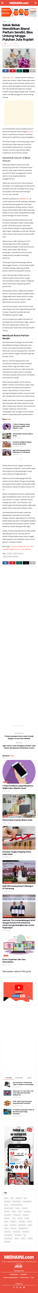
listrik (6, 1221)
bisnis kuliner (8, 1208)
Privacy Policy (24, 1277)
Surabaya (18, 1235)
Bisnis (9, 21)
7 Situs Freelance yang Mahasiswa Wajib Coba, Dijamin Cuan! (21, 426)
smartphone (8, 1235)
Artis (25, 1198)
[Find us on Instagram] (17, 1287)
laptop (27, 1218)
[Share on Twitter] (26, 70)
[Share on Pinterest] (12, 70)
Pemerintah (22, 1225)
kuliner (20, 1218)
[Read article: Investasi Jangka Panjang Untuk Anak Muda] (6, 444)
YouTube (7, 1242)
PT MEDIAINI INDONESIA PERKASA (15, 1262)
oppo (6, 1225)
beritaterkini (27, 1201)
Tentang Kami (14, 1274)
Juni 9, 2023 (6, 930)
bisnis (6, 1205)
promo (6, 1228)
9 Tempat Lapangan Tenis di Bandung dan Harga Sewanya (23, 1111)
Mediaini (13, 1221)
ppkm (30, 1225)
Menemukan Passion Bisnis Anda (17, 820)
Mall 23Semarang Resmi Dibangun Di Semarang (21, 451)
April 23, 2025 (7, 964)
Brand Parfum (18, 553)
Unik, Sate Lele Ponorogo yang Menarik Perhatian (22, 1102)
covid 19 (24, 1208)
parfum (30, 131)
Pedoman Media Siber (11, 1277)
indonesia (7, 1215)
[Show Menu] (2, 3)
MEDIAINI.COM (7, 78)
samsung (7, 1232)
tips (25, 1235)
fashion (6, 1211)
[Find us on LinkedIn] (20, 1287)
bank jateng (17, 1201)
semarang (16, 1232)
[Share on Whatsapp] (19, 70)
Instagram (17, 1215)
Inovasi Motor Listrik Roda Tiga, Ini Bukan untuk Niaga (23, 1083)
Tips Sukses (8, 1238)
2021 (11, 1198)
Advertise (24, 1274)
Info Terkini (8, 882)
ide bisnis (27, 1211)
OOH (32, 1277)
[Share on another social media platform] (33, 70)
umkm (17, 1238)
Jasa (13, 1218)
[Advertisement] (19, 112)
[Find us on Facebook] (13, 1287)
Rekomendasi (23, 1228)
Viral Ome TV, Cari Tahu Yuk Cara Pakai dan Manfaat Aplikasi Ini (23, 1093)
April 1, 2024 (17, 438)
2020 (6, 1198)
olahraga (22, 1221)
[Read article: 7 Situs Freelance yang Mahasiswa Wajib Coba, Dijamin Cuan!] (6, 426)
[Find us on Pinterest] (24, 1287)
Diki (5, 43)
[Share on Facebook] (5, 70)
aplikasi (18, 1198)
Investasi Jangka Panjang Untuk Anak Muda (22, 443)
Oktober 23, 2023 (18, 454)
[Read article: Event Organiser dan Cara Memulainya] (19, 945)
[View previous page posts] (17, 459)
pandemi (13, 1225)
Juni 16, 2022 (13, 43)
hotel (20, 1211)
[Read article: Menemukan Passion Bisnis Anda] (6, 436)
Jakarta (6, 1218)
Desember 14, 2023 (18, 446)
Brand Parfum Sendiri (10, 556)
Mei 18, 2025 (17, 430)
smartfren (25, 1232)
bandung (7, 1201)
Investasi (26, 1215)
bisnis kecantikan (16, 1205)
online (29, 1221)
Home (4, 21)
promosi (13, 1228)
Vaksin (23, 1238)
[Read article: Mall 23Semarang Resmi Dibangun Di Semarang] (6, 452)
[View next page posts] (20, 459)
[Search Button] (36, 3)
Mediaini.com (24, 199)
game (14, 1211)
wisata (30, 1238)
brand (9, 553)
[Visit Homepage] (19, 3)
